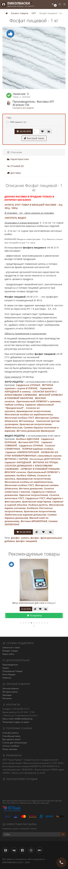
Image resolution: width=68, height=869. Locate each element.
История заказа (10, 691)
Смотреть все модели (23, 107)
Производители (10, 664)
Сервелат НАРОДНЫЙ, (18, 462)
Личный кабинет (10, 688)
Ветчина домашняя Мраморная (35, 430)
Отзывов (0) (17, 166)
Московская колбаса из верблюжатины (28, 414)
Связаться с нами (11, 647)
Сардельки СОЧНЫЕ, (28, 385)
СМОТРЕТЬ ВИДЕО (15, 217)
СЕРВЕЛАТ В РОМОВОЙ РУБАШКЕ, (40, 468)
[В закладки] (42, 131)
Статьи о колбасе (10, 745)
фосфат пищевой (26, 541)
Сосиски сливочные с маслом (29, 490)
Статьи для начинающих (14, 742)
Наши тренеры (9, 749)
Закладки (7, 695)
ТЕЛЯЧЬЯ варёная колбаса (37, 448)
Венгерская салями (46, 485)
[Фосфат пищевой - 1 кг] (34, 58)
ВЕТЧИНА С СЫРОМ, (16, 458)
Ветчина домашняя (30, 488)
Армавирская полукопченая (33, 411)
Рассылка (7, 698)
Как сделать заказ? (11, 739)
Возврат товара (10, 650)
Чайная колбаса (14, 404)
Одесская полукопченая (33, 495)
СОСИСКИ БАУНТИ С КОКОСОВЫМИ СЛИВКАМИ (30, 393)
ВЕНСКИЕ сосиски (15, 472)
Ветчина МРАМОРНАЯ (33, 521)
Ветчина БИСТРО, (28, 442)
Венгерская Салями (46, 417)
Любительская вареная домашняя (25, 514)
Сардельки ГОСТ (35, 498)
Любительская (13, 427)
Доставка (15, 172)
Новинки (6, 677)
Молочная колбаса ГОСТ (19, 417)
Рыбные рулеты (38, 504)
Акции (5, 668)
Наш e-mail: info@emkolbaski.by (17, 718)
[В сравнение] (49, 131)
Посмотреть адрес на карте (15, 722)
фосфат (15, 537)
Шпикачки (10, 420)
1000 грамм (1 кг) (18, 122)
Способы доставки (11, 736)
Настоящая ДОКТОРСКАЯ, (45, 459)
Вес (10, 117)
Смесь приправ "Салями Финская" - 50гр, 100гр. (40, 602)
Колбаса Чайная (25, 475)
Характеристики (19, 159)
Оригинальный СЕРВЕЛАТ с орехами (38, 401)
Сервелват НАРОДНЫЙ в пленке (28, 390)
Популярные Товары (12, 671)
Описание (16, 152)
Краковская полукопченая (35, 424)
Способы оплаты (10, 732)
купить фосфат (30, 537)
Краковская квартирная (36, 501)
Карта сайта (8, 654)
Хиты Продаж (9, 674)
